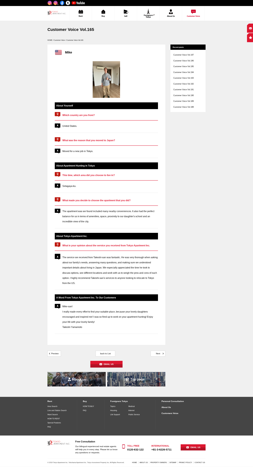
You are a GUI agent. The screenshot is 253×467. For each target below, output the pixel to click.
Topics (112, 406)
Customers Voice (169, 413)
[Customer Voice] (193, 13)
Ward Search (52, 415)
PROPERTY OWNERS (158, 462)
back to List (105, 353)
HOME (134, 462)
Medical (131, 406)
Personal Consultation (172, 401)
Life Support (115, 415)
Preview (55, 353)
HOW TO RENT (53, 419)
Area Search (52, 406)
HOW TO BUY (88, 406)
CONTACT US (200, 462)
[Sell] (125, 13)
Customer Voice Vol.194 (183, 72)
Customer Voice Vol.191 (183, 89)
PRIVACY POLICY (185, 462)
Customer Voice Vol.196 (183, 61)
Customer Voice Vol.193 (183, 78)
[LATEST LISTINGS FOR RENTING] (80, 13)
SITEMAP (172, 462)
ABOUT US (144, 462)
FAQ (49, 427)
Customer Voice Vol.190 (183, 95)
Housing (113, 410)
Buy (85, 401)
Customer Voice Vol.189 (183, 101)
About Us (166, 407)
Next (158, 353)
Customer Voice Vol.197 (183, 55)
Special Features (54, 423)
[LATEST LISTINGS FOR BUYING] (103, 13)
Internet (131, 410)
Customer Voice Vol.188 (183, 107)
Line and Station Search (57, 410)
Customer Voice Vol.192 (183, 84)
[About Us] (171, 13)
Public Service (134, 415)
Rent (49, 401)
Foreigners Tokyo (119, 401)
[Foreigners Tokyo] (148, 13)
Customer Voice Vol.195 (183, 66)
